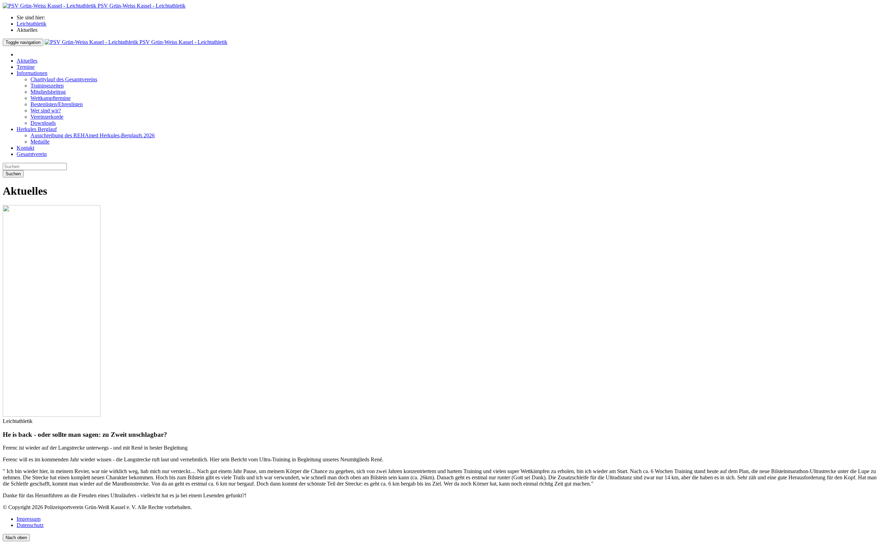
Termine (26, 67)
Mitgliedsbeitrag (48, 92)
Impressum (28, 519)
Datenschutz (30, 525)
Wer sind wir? (45, 110)
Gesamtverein (32, 154)
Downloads (43, 123)
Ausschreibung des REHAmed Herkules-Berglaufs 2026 (92, 135)
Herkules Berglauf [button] (37, 129)
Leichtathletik (31, 24)
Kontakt (25, 148)
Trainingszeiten (47, 86)
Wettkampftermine (50, 98)
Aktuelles (27, 61)
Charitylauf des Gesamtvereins (63, 79)
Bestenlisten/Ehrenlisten (56, 104)
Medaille (39, 142)
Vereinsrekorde (46, 117)
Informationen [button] (32, 73)
